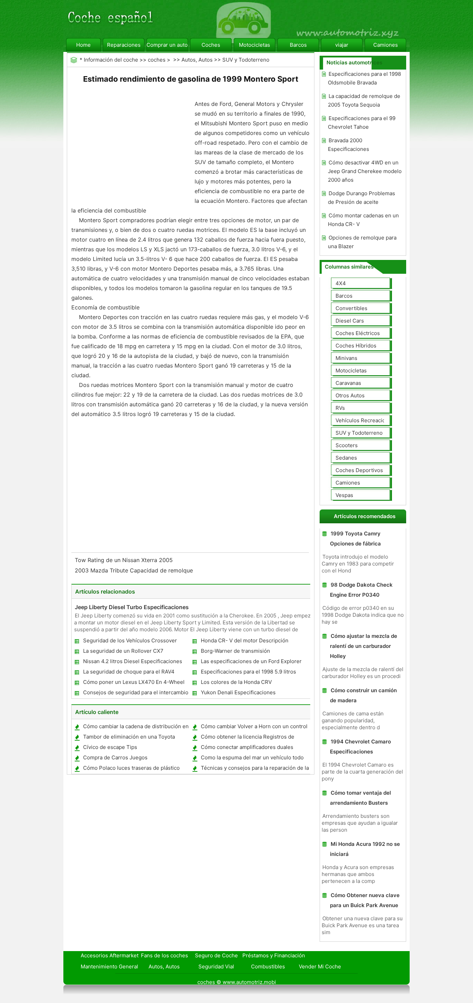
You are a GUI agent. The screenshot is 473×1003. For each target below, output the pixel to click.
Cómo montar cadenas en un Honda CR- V (363, 219)
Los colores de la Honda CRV (236, 682)
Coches (211, 45)
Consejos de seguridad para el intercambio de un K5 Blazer (135, 693)
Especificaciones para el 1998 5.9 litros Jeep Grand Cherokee (248, 673)
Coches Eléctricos (358, 333)
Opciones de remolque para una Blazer (362, 242)
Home (83, 45)
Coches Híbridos (356, 345)
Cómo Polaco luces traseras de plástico (131, 768)
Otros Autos (350, 395)
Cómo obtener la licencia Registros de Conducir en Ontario (247, 738)
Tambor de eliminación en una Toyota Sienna (128, 738)
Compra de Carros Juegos (115, 757)
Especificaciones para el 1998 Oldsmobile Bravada (364, 78)
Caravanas (348, 383)
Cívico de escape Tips (110, 747)
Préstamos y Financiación (273, 955)
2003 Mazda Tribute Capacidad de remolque (135, 570)
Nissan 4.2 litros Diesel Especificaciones (132, 661)
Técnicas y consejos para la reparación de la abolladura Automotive (254, 769)
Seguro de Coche (216, 955)
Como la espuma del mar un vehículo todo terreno (252, 758)
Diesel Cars (350, 320)
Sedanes (346, 457)
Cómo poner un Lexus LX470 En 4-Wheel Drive (133, 683)
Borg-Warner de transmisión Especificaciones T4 (235, 652)
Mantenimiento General (109, 966)
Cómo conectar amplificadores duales (247, 747)
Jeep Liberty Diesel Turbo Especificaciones (132, 607)
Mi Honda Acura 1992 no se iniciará (365, 849)
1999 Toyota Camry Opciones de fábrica (355, 538)
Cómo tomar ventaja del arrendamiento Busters (360, 797)
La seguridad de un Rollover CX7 (123, 651)
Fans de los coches (164, 955)
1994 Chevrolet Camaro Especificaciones (360, 746)
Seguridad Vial (216, 966)
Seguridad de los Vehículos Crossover (130, 640)
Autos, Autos (197, 59)
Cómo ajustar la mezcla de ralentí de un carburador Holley (363, 646)
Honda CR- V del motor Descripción (244, 640)
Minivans (346, 358)
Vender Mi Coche (320, 966)
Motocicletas (254, 45)
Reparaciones (124, 45)
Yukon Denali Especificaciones (238, 692)
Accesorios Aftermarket (110, 955)
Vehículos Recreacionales (367, 420)
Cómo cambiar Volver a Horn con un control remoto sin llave (253, 727)
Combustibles (268, 966)
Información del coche (111, 59)
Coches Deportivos (359, 470)
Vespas (344, 495)
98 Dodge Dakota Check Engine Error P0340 (361, 589)
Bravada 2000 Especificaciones (348, 144)
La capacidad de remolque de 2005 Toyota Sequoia (364, 100)
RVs (340, 408)
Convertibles (351, 308)
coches (157, 59)
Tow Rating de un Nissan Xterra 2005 (125, 560)
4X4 (341, 283)
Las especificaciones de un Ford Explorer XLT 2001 (251, 662)
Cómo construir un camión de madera (363, 695)
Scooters (347, 445)
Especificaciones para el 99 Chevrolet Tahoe (361, 122)
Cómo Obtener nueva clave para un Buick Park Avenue (365, 900)
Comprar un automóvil (167, 45)
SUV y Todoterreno (245, 59)
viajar (341, 45)
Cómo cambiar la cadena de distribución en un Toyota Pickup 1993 (135, 727)
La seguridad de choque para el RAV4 (129, 671)
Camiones (385, 45)
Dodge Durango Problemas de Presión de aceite (361, 197)
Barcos (298, 45)
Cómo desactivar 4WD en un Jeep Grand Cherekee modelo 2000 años (365, 171)
